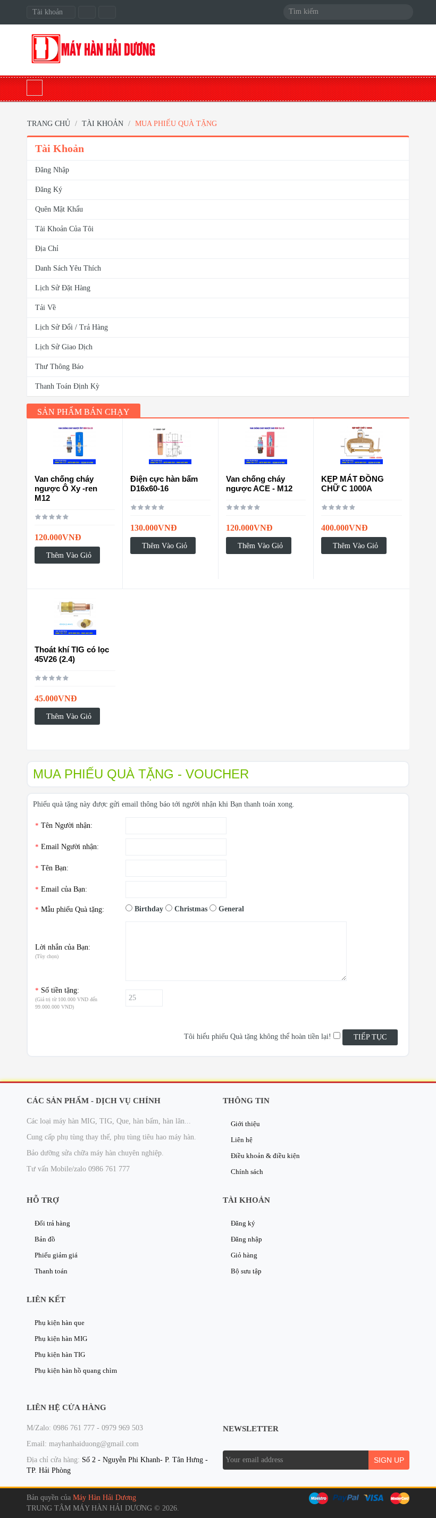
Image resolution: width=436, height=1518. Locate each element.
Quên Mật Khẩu (59, 209)
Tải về (45, 308)
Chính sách (247, 1172)
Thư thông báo (59, 367)
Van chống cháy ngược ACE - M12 (259, 483)
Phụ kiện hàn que (60, 1323)
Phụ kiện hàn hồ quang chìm (76, 1370)
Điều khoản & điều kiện (265, 1156)
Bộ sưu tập (246, 1271)
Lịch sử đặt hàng (62, 288)
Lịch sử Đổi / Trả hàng (71, 327)
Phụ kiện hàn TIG (60, 1354)
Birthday (149, 909)
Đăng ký (48, 190)
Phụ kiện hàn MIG (61, 1339)
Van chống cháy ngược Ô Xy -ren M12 (66, 488)
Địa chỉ (46, 249)
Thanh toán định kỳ (67, 386)
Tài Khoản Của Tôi (64, 229)
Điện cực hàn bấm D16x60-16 (164, 483)
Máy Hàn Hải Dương (104, 1498)
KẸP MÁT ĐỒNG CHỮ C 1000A (352, 483)
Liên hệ (242, 1140)
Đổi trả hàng (52, 1223)
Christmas (190, 909)
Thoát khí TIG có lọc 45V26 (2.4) (72, 654)
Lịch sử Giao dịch (64, 347)
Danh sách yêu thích (68, 268)
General (231, 909)
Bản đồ (45, 1239)
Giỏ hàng (244, 1255)
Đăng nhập (52, 170)
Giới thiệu (245, 1124)
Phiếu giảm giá (56, 1255)
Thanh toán (51, 1271)
